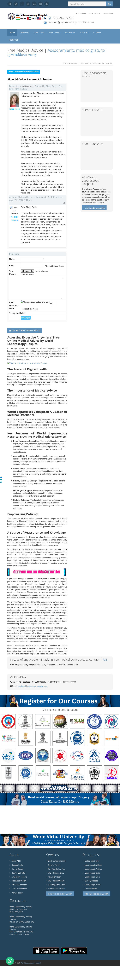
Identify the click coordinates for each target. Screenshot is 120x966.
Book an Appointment (56, 861)
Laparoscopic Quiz (92, 873)
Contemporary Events (56, 884)
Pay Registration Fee (56, 869)
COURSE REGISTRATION (60, 893)
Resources (70, 32)
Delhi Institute (80, 13)
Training (24, 32)
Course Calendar (18, 873)
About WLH (16, 861)
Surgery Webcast (91, 880)
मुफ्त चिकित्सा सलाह (21, 54)
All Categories (28, 86)
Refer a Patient (54, 865)
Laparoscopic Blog (92, 876)
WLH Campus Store (56, 873)
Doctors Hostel (17, 865)
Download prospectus (95, 207)
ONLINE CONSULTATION (96, 893)
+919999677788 (62, 18)
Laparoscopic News (93, 884)
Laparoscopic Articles (93, 869)
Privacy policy (17, 892)
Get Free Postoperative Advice (26, 330)
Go (109, 3)
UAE (99, 63)
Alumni (97, 32)
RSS (104, 659)
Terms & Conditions (19, 888)
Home (12, 32)
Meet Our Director (19, 880)
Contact (14, 40)
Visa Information (54, 876)
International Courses (56, 888)
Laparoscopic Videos (93, 865)
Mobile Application (92, 861)
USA (107, 63)
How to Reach (17, 869)
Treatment (54, 32)
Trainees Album (91, 888)
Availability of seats (19, 876)
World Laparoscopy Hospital (31, 963)
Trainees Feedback (19, 884)
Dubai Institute (94, 13)
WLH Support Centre (56, 880)
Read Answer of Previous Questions (23, 72)
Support (84, 32)
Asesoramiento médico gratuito (76, 50)
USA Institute (108, 13)
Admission (38, 32)
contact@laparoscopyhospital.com (71, 22)
